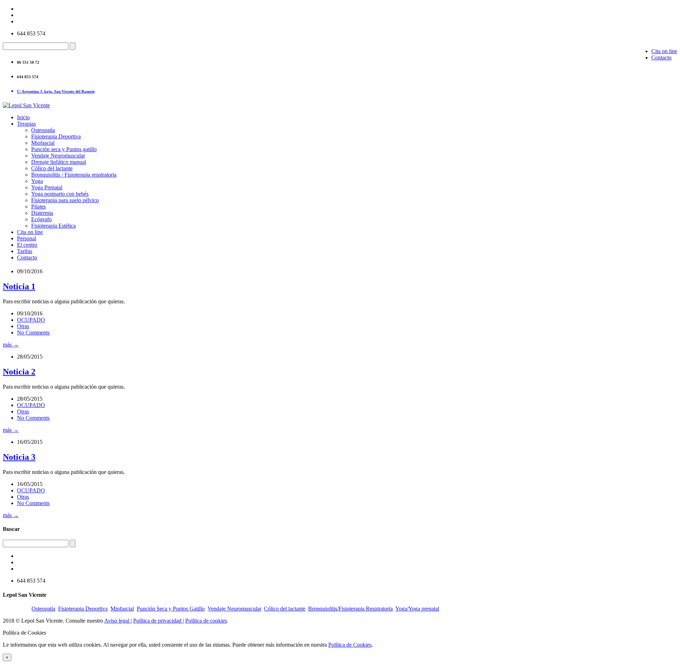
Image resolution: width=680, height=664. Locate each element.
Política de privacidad (158, 621)
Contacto (661, 58)
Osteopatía (43, 130)
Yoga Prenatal (46, 187)
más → (11, 345)
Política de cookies (206, 621)
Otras (23, 326)
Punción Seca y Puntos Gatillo (171, 609)
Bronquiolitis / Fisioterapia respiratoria (74, 175)
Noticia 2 (19, 371)
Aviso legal (117, 621)
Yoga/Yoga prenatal (417, 609)
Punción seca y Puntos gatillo (64, 149)
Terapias (26, 124)
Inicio (23, 117)
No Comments (33, 333)
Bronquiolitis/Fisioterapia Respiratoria (350, 609)
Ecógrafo (41, 219)
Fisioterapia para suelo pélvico (65, 200)
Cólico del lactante (52, 168)
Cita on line (664, 51)
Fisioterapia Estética (53, 226)
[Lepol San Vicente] (26, 105)
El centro (27, 245)
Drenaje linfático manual (58, 162)
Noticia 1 (19, 286)
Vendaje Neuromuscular (58, 156)
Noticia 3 (19, 457)
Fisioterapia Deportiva (56, 136)
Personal (26, 238)
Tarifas (24, 251)
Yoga (37, 181)
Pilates (38, 207)
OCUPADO (31, 320)
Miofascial (43, 143)
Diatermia (42, 213)
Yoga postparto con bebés (60, 194)
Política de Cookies (350, 645)
